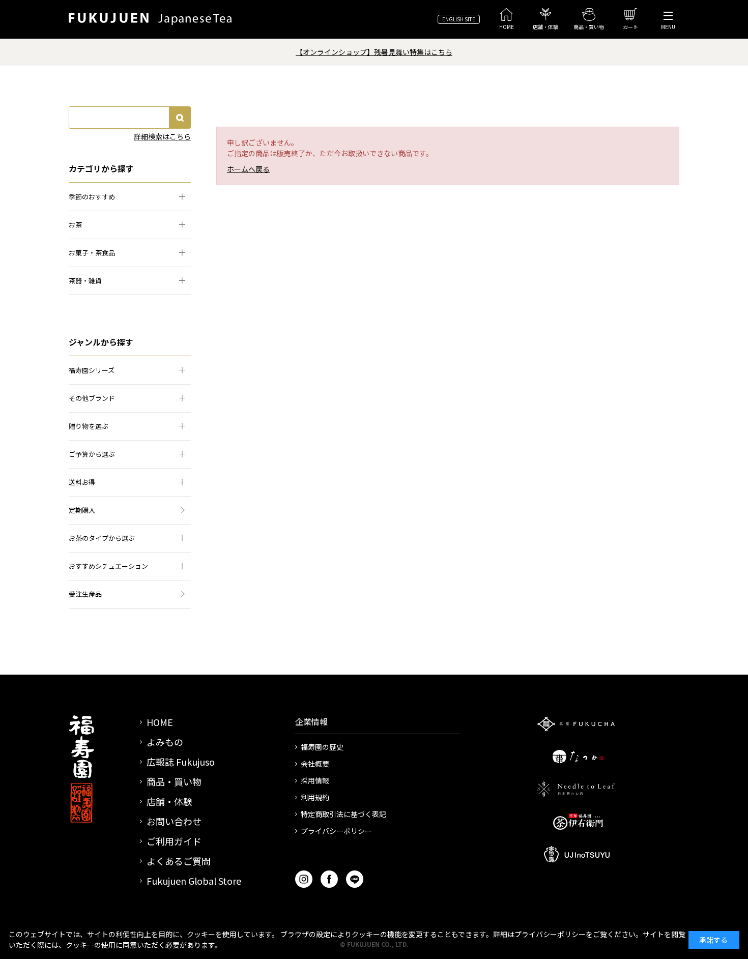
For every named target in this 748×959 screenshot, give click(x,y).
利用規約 (315, 797)
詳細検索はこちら (162, 136)
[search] (179, 117)
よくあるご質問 (179, 860)
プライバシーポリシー (336, 831)
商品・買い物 (174, 781)
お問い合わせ (174, 821)
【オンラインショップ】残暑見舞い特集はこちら (374, 52)
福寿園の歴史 (322, 747)
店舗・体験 (169, 801)
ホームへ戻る (248, 169)
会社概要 (315, 764)
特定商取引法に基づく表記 (343, 814)
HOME (160, 722)
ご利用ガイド (174, 841)
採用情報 (315, 780)
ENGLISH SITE (458, 19)
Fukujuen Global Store (194, 880)
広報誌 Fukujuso (181, 761)
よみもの (165, 741)
